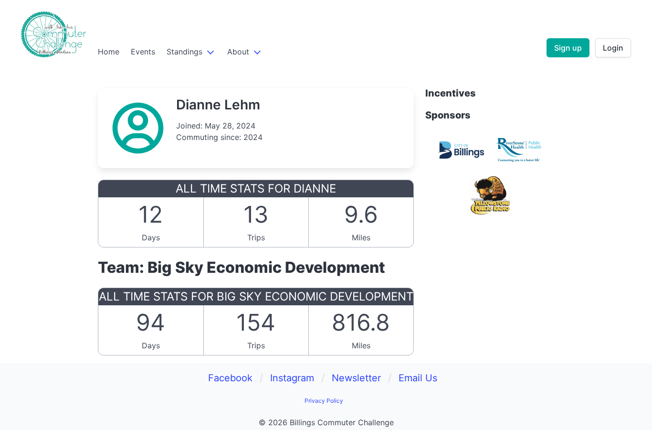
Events (143, 51)
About (238, 51)
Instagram (292, 378)
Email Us (418, 378)
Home (108, 51)
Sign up (568, 48)
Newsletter (356, 378)
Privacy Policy (324, 400)
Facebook (230, 378)
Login (613, 48)
